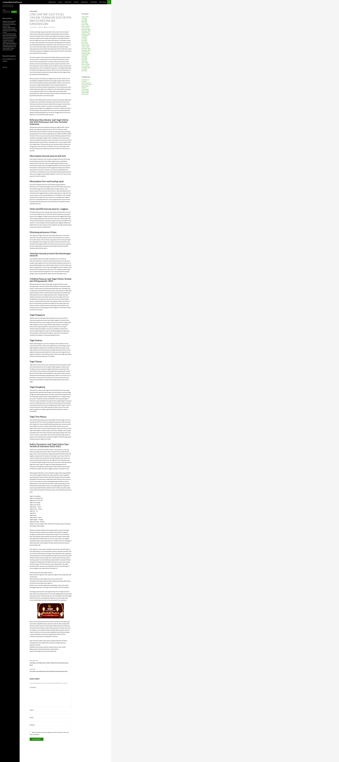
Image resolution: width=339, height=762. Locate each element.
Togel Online (102, 2)
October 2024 (85, 51)
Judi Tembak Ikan (86, 83)
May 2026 (84, 21)
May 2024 (84, 59)
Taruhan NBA (93, 2)
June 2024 (84, 58)
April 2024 (84, 61)
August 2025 (85, 35)
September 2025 (86, 34)
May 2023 (84, 70)
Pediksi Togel (68, 2)
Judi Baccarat (52, 2)
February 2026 (86, 26)
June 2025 (84, 39)
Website (32, 725)
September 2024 (86, 53)
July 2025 (84, 37)
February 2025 (86, 45)
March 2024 (85, 63)
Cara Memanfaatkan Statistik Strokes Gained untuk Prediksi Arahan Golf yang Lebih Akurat (10, 35)
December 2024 (86, 48)
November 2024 (86, 50)
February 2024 (86, 64)
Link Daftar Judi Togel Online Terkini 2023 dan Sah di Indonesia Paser (49, 670)
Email (32, 717)
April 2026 (84, 23)
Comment (33, 687)
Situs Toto (5, 67)
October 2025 (85, 32)
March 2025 (85, 43)
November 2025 (86, 31)
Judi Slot (60, 2)
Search (4, 9)
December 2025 (86, 29)
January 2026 (85, 28)
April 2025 (84, 42)
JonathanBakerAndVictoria (12, 2)
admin (41, 27)
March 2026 (85, 24)
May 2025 (84, 40)
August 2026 (85, 16)
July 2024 (84, 56)
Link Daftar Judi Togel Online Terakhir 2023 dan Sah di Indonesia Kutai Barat (49, 663)
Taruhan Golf (84, 2)
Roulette (76, 2)
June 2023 (84, 69)
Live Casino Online (87, 84)
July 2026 (84, 18)
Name (32, 710)
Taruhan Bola (85, 89)
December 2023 (86, 67)
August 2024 (85, 55)
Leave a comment (50, 27)
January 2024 (85, 66)
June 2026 (84, 20)
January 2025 (85, 47)
